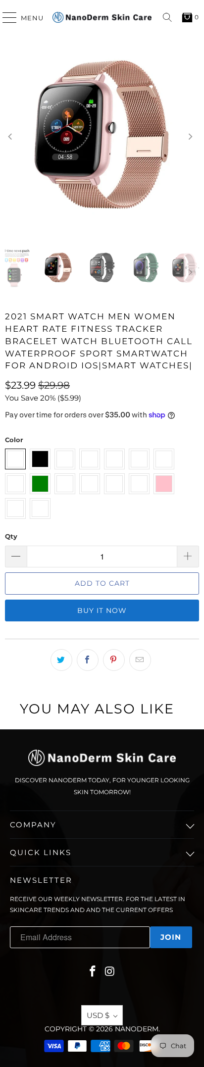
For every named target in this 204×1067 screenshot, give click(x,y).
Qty (11, 536)
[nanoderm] (102, 17)
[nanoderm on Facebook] (93, 972)
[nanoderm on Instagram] (110, 972)
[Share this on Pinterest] (114, 660)
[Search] (167, 17)
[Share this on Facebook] (88, 660)
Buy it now (102, 610)
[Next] (192, 137)
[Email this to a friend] (140, 660)
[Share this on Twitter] (61, 660)
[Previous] (12, 137)
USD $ (98, 1015)
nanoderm (136, 1028)
